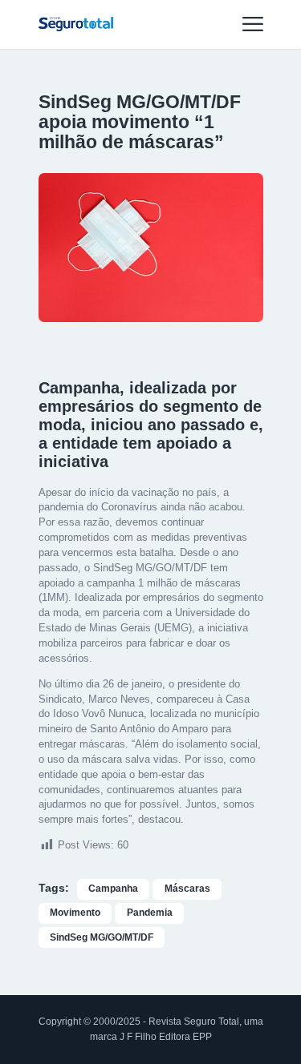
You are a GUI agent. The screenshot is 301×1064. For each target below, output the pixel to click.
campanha (113, 888)
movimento (75, 912)
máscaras (187, 888)
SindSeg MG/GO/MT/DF (101, 937)
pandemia (150, 912)
